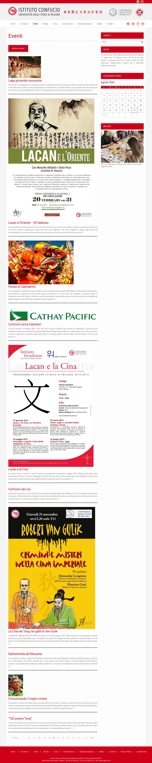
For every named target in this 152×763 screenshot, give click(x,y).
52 (58, 738)
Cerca (142, 42)
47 (34, 738)
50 (50, 738)
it (138, 1)
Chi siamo (24, 24)
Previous (15, 738)
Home (13, 24)
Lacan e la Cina (18, 469)
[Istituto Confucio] (34, 11)
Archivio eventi (18, 48)
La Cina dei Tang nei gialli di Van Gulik (32, 631)
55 (74, 738)
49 (45, 738)
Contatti (110, 24)
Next (92, 738)
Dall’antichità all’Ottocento (25, 654)
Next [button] (145, 61)
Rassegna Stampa (85, 24)
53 (63, 738)
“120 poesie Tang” (20, 718)
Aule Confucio (67, 24)
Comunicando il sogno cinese (27, 698)
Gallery (99, 24)
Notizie (45, 24)
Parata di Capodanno (22, 286)
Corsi (55, 24)
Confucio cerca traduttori (24, 324)
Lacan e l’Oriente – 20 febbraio (28, 222)
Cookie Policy (142, 752)
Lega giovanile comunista (25, 80)
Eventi (35, 24)
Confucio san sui (19, 489)
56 (79, 738)
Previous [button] (99, 61)
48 (39, 738)
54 (68, 738)
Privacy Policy (126, 752)
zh (142, 1)
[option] (122, 61)
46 (29, 738)
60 (86, 738)
